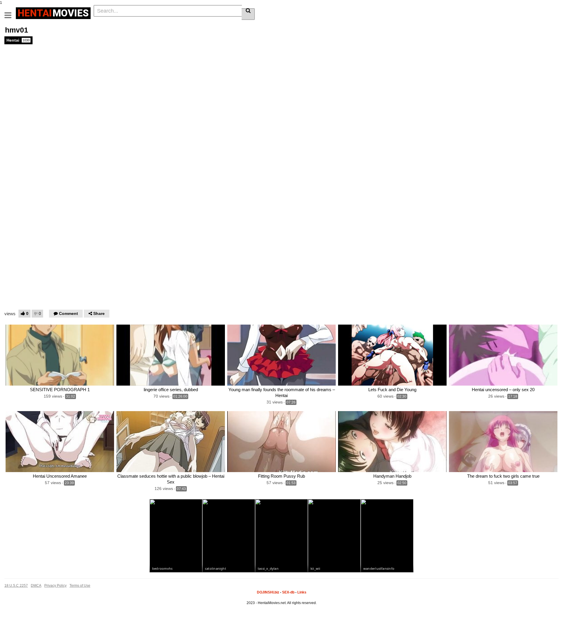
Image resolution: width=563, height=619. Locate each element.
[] (248, 14)
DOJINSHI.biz (268, 592)
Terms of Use (79, 586)
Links (301, 592)
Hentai (18, 40)
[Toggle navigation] (10, 12)
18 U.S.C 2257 (16, 586)
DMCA (36, 586)
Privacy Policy (55, 586)
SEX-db (288, 592)
